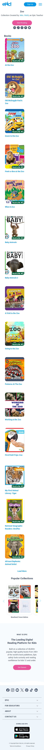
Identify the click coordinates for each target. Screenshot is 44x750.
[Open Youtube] (17, 690)
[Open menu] (40, 4)
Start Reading (22, 23)
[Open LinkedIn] (36, 690)
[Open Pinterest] (26, 690)
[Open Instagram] (12, 690)
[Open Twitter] (22, 690)
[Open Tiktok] (31, 690)
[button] (19, 599)
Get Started (22, 667)
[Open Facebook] (8, 690)
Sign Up (30, 4)
